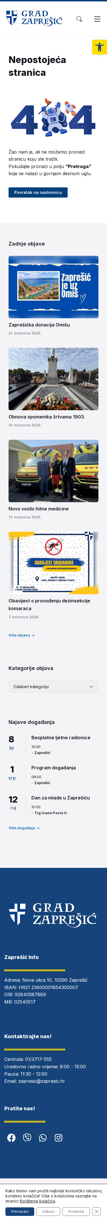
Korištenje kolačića (37, 1201)
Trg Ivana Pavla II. (51, 812)
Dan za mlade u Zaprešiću (60, 798)
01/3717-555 (38, 1059)
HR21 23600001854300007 (48, 987)
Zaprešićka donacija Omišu (39, 325)
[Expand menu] (97, 19)
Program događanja (53, 767)
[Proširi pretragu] (79, 19)
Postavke (76, 1211)
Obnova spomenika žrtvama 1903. (47, 417)
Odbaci (48, 1211)
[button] (99, 47)
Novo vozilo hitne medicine (39, 509)
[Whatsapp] (42, 1137)
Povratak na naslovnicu (38, 192)
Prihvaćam (20, 1211)
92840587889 (30, 994)
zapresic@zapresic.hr (41, 1081)
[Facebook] (11, 1137)
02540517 (25, 1002)
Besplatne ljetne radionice (60, 737)
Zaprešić (42, 752)
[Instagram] (58, 1137)
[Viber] (27, 1137)
